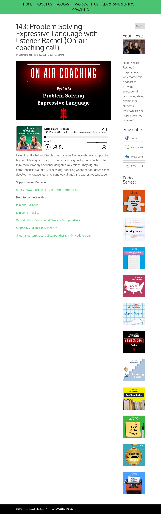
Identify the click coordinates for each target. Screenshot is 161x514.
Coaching (80, 10)
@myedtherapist (80, 235)
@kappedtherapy (58, 235)
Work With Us (86, 4)
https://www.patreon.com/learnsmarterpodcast (47, 189)
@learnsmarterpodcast (31, 235)
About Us (44, 4)
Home (28, 4)
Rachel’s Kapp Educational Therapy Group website (48, 220)
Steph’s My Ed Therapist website (37, 227)
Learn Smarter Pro (118, 4)
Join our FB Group (27, 205)
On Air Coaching (56, 54)
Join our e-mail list (27, 212)
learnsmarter (25, 54)
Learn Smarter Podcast (34, 509)
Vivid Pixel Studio (65, 509)
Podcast (63, 4)
